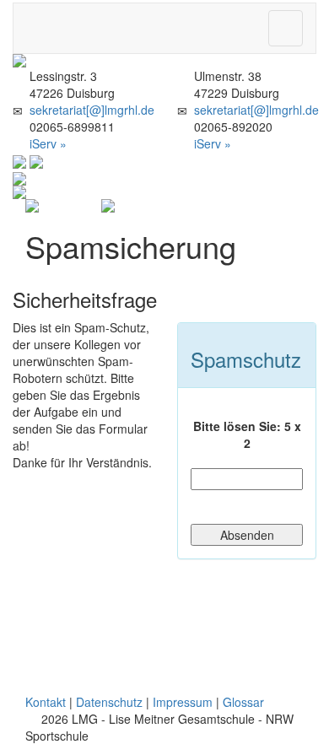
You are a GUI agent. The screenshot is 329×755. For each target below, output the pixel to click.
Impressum (183, 701)
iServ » (48, 143)
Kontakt (45, 701)
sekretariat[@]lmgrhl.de (92, 109)
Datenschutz (109, 701)
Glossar (243, 701)
